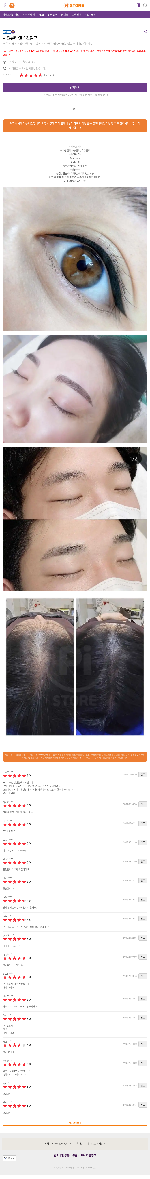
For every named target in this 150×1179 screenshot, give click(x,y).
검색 (145, 5)
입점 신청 (53, 14)
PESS (41, 14)
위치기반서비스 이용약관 (57, 1143)
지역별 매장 (29, 14)
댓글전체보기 (75, 1122)
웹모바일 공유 (62, 1155)
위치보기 (75, 87)
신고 (142, 774)
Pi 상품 (64, 14)
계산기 (138, 5)
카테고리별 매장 (11, 14)
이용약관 (78, 1143)
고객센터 (76, 14)
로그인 (5, 5)
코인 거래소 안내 (12, 5)
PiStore (75, 5)
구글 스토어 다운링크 (84, 1155)
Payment (90, 14)
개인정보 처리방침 (96, 1143)
